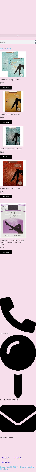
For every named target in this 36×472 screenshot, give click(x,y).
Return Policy (18, 458)
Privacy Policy (6, 458)
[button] (18, 35)
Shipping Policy (6, 462)
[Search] (35, 42)
